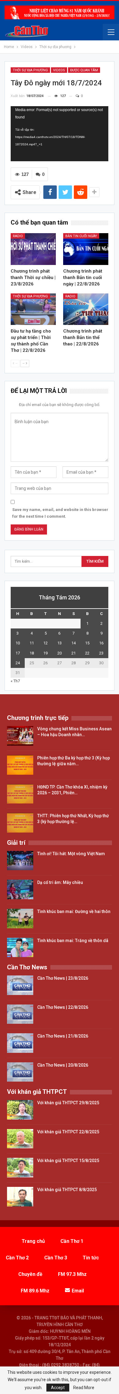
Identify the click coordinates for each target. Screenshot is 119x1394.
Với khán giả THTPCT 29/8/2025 (68, 1102)
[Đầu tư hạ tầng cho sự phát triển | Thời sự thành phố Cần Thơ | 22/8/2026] (33, 309)
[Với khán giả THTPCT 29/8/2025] (20, 1110)
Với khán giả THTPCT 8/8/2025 (67, 1189)
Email (78, 1291)
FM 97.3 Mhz (72, 1274)
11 (32, 643)
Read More (83, 1387)
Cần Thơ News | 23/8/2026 (62, 978)
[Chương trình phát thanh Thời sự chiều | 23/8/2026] (33, 249)
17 (18, 653)
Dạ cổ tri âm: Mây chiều (60, 882)
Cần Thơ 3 (55, 1258)
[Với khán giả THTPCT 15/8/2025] (20, 1167)
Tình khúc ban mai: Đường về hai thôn (73, 911)
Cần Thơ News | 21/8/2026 (62, 1036)
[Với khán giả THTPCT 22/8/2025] (20, 1139)
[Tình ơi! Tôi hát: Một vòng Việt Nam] (20, 860)
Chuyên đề (30, 1274)
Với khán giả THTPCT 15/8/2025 (68, 1160)
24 (18, 663)
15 (87, 643)
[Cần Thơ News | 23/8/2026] (20, 985)
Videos (59, 70)
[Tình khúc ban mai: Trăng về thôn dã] (20, 947)
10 (18, 643)
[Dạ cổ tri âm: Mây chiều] (20, 889)
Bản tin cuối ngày (81, 236)
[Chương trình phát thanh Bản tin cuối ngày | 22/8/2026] (85, 249)
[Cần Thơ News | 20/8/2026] (20, 1072)
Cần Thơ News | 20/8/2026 (62, 1065)
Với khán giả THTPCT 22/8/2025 (68, 1131)
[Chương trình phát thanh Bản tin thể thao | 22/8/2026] (85, 309)
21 (73, 653)
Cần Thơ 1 (71, 1241)
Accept (58, 1387)
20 (59, 653)
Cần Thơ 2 (17, 1258)
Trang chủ (33, 1241)
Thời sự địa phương (30, 70)
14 (73, 643)
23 (101, 653)
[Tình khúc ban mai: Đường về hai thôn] (20, 918)
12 (45, 643)
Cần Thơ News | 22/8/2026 (62, 1007)
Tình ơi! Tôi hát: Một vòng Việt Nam (71, 853)
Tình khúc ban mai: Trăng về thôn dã (72, 940)
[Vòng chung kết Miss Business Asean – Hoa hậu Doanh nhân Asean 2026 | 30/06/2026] (20, 736)
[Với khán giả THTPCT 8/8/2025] (20, 1196)
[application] (59, 133)
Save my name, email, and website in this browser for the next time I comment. (60, 513)
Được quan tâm (84, 70)
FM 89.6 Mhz (35, 1291)
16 (101, 643)
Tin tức (91, 1258)
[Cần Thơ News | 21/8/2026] (20, 1043)
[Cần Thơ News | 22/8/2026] (20, 1014)
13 (59, 643)
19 (45, 653)
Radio (18, 236)
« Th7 (15, 681)
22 (87, 653)
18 (32, 653)
